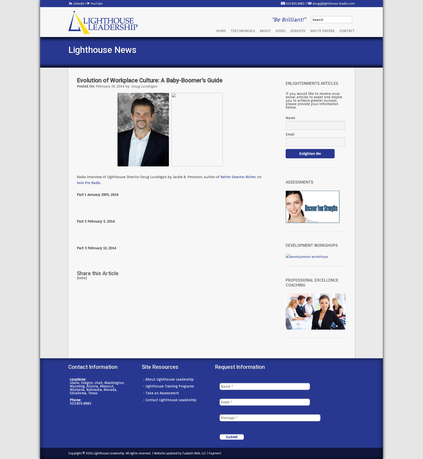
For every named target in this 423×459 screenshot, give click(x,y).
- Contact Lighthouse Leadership (169, 400)
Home (221, 31)
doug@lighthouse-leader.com (334, 3)
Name (290, 118)
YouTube (96, 3)
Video (281, 31)
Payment (215, 453)
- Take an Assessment (161, 393)
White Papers (322, 31)
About (265, 31)
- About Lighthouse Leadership (168, 379)
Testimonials (243, 31)
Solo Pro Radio (88, 183)
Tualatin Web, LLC (194, 453)
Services (298, 31)
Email (290, 134)
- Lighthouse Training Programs (168, 386)
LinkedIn (78, 3)
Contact (347, 31)
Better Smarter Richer (238, 177)
